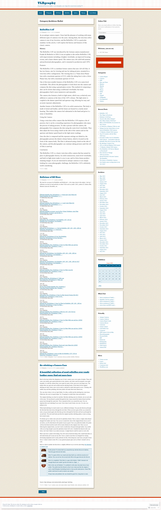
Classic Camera (104, 326)
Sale (101, 93)
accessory (60, 356)
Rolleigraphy (103, 341)
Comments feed (104, 365)
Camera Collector (104, 319)
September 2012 (104, 247)
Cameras (102, 78)
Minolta (102, 86)
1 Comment (57, 32)
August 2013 (103, 230)
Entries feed (103, 363)
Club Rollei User (104, 328)
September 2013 (104, 228)
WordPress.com (104, 367)
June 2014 (102, 213)
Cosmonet (102, 330)
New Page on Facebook (106, 115)
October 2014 (103, 206)
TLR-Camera (103, 345)
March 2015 (103, 197)
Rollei (46, 168)
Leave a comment (59, 179)
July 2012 (102, 251)
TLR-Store (58, 13)
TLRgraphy (47, 3)
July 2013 (102, 232)
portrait (68, 356)
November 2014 (104, 204)
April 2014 (102, 215)
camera (53, 485)
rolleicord (80, 485)
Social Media (92, 13)
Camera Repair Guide (105, 321)
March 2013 (103, 238)
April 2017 (102, 180)
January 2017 (103, 181)
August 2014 (103, 210)
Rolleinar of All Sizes (50, 177)
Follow (102, 37)
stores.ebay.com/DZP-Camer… (108, 305)
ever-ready (61, 485)
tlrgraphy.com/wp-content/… (107, 299)
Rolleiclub (102, 339)
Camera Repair (104, 76)
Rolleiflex (67, 13)
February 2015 (104, 198)
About (40, 13)
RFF (101, 338)
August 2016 (103, 183)
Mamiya (83, 13)
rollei (76, 485)
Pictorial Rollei (104, 336)
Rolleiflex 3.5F (47, 29)
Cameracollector (104, 323)
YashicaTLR (103, 347)
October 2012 (103, 245)
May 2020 (102, 178)
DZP (101, 80)
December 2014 (104, 202)
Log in (101, 361)
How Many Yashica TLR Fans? (108, 120)
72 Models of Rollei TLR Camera (108, 147)
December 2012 (104, 242)
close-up (65, 356)
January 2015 (103, 200)
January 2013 (103, 240)
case (57, 485)
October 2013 (103, 227)
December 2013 (104, 223)
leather (65, 485)
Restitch (72, 485)
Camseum (102, 324)
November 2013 (104, 225)
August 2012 (103, 249)
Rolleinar (77, 356)
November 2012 (104, 244)
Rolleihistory (103, 343)
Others (101, 88)
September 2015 (104, 191)
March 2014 (103, 217)
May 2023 (102, 176)
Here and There (104, 82)
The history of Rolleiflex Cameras (108, 160)
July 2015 (102, 195)
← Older (42, 491)
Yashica (76, 13)
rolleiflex (73, 356)
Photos (101, 89)
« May (99, 285)
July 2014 (102, 212)
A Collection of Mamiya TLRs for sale (110, 126)
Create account (104, 359)
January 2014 (103, 221)
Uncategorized (103, 99)
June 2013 (102, 234)
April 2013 (102, 236)
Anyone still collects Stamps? (107, 119)
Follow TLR (102, 21)
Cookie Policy (30, 505)
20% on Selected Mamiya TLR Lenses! (110, 145)
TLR (88, 485)
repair (69, 485)
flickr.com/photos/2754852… (107, 297)
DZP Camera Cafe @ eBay (107, 332)
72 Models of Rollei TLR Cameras (109, 132)
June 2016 (102, 187)
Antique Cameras (104, 317)
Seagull (102, 95)
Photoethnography (104, 334)
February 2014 (104, 219)
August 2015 (103, 193)
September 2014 (104, 208)
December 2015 (104, 189)
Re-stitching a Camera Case (53, 365)
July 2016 (102, 185)
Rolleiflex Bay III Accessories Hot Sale (110, 141)
